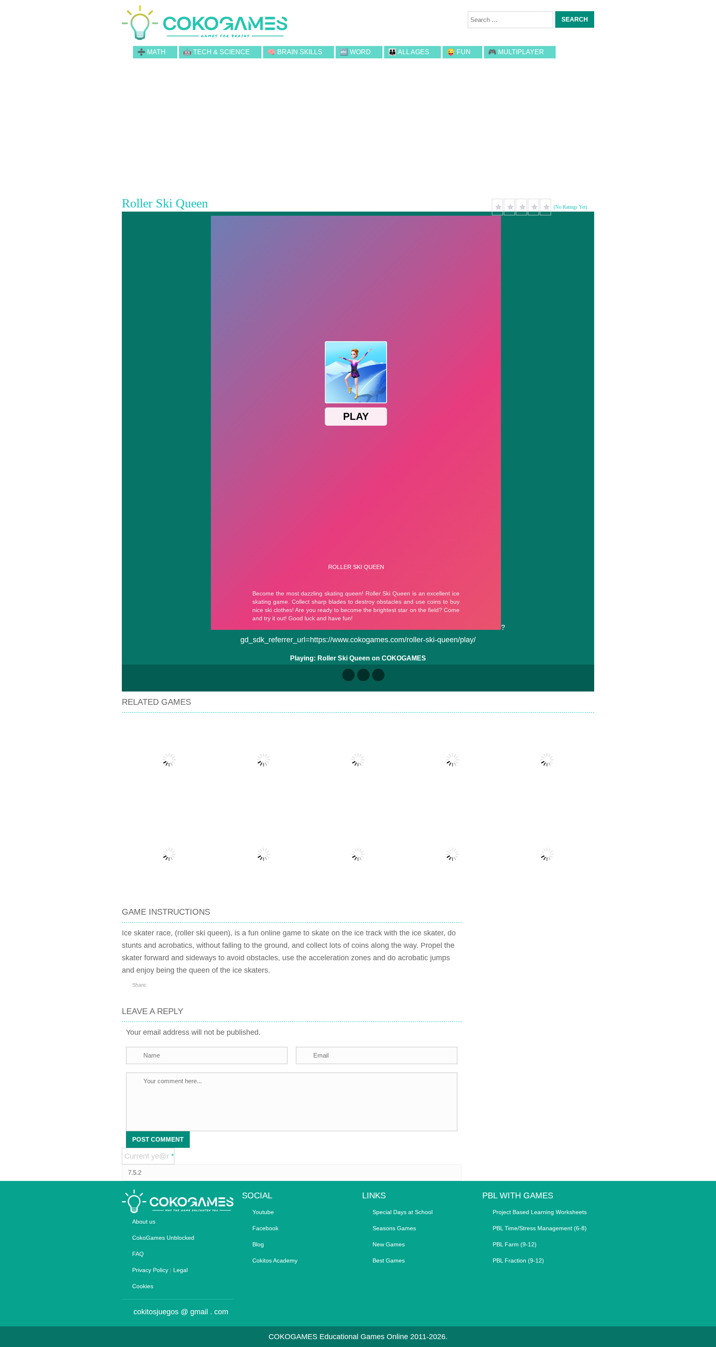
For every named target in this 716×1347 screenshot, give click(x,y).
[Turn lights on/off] (348, 675)
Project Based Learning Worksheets (540, 1212)
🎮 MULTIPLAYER (516, 51)
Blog (258, 1244)
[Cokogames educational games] (205, 24)
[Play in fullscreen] (363, 675)
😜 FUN (459, 51)
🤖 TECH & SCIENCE (216, 51)
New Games (389, 1244)
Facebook (265, 1228)
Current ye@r (149, 1156)
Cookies (142, 1286)
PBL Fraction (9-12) (518, 1260)
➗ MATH (151, 51)
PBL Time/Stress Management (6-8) (540, 1228)
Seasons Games (394, 1228)
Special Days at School (403, 1212)
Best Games (389, 1260)
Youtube (263, 1212)
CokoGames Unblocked (163, 1237)
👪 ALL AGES (408, 51)
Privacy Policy (150, 1270)
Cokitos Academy (275, 1260)
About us (143, 1221)
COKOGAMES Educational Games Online (338, 1337)
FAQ (138, 1254)
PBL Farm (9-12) (515, 1244)
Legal (180, 1270)
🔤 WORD (355, 51)
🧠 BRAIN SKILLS (294, 51)
